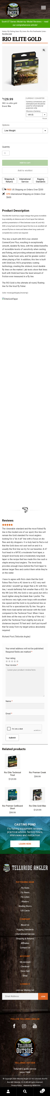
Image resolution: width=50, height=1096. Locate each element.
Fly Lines (23, 31)
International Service (25, 180)
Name (9, 701)
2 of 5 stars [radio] (9, 661)
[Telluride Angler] (25, 867)
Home (4, 31)
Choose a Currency (33, 111)
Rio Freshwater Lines (38, 31)
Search (25, 1091)
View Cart (25, 971)
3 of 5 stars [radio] (12, 661)
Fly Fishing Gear (13, 31)
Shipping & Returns (9, 180)
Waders (25, 901)
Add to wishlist (25, 170)
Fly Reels (25, 892)
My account (25, 962)
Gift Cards (25, 910)
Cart (38, 1089)
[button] (44, 50)
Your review (12, 665)
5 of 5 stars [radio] (17, 661)
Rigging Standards (40, 180)
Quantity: (6, 147)
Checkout (25, 966)
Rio (28, 31)
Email (9, 713)
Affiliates (25, 943)
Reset (45, 118)
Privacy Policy (16, 1085)
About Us (25, 925)
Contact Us (25, 947)
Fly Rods (25, 888)
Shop (25, 975)
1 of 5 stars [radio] (7, 661)
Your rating (10, 658)
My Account (8, 1091)
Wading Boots (25, 906)
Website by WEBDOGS (31, 1085)
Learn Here (25, 844)
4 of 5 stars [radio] (15, 661)
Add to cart (25, 162)
